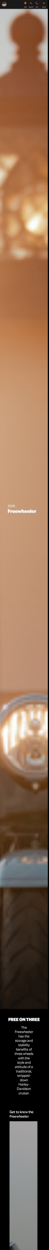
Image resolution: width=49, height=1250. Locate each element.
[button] (25, 4)
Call (37, 7)
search (31, 7)
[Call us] (36, 3)
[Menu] (44, 3)
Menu (44, 7)
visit (25, 7)
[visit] (25, 3)
